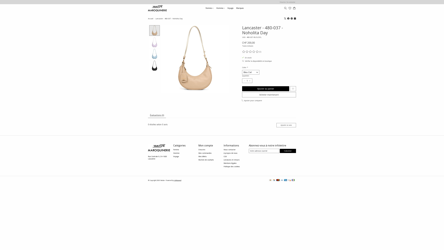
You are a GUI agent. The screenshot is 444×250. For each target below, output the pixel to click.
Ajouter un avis (286, 125)
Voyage (230, 8)
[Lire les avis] (250, 51)
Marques (240, 8)
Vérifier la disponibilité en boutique (258, 61)
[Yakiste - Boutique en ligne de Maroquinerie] (157, 8)
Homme (176, 153)
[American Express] (285, 180)
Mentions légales (230, 163)
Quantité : (246, 76)
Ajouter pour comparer (253, 100)
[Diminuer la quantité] (244, 80)
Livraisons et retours (232, 160)
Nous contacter (230, 149)
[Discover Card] (289, 180)
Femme (176, 149)
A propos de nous (230, 153)
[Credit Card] (274, 180)
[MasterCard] (277, 180)
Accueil (150, 18)
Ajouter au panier (265, 88)
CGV (225, 156)
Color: (245, 67)
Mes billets (202, 156)
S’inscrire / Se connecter (287, 2)
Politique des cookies (232, 166)
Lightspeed (177, 180)
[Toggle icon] (285, 8)
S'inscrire (201, 149)
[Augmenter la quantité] (249, 80)
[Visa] (281, 180)
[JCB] (293, 180)
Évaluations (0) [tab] (157, 115)
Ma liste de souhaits (206, 160)
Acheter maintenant (269, 94)
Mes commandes (205, 153)
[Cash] (270, 180)
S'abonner (288, 151)
